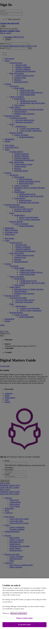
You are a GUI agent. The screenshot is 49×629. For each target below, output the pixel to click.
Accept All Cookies (24, 624)
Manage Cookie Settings (24, 618)
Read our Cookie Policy (19, 613)
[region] (24, 603)
